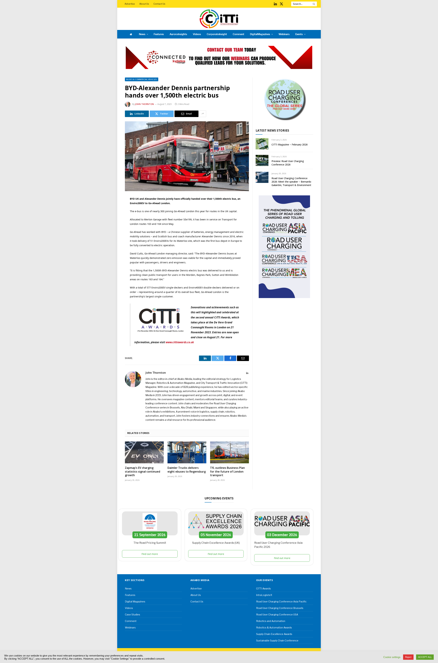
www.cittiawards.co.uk (180, 342)
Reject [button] (408, 657)
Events (299, 34)
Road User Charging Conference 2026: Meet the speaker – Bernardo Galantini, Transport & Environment (291, 182)
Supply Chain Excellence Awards (274, 634)
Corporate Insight (217, 34)
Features (159, 34)
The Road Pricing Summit (149, 542)
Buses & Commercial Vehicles (141, 79)
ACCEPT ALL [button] (425, 657)
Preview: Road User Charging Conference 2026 (288, 162)
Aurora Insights (178, 34)
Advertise (130, 3)
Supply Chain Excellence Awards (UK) (216, 542)
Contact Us (159, 3)
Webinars (284, 34)
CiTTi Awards (263, 588)
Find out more (149, 554)
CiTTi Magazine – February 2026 (290, 144)
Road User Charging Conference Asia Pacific (281, 601)
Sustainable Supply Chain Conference (277, 640)
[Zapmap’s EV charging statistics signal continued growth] (144, 452)
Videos (197, 34)
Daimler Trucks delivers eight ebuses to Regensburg (187, 469)
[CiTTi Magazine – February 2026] (262, 143)
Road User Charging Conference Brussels (279, 608)
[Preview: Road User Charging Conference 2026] (262, 160)
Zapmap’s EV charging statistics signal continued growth (142, 471)
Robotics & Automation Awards (274, 627)
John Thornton (144, 104)
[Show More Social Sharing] (202, 114)
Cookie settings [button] (392, 657)
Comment (238, 34)
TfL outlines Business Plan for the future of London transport (227, 471)
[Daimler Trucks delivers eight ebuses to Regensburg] (187, 452)
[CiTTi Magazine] (219, 19)
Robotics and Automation (270, 621)
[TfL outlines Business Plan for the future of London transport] (229, 452)
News (142, 34)
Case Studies (132, 614)
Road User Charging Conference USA (277, 614)
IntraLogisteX (264, 595)
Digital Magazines (260, 34)
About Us (144, 3)
